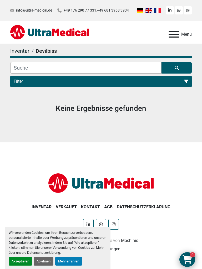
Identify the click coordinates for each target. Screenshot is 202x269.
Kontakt (90, 206)
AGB (108, 206)
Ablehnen (43, 261)
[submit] (176, 68)
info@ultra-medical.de (34, 10)
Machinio (129, 240)
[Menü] (174, 34)
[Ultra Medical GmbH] (101, 182)
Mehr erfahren (68, 261)
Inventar (42, 206)
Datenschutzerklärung (43, 253)
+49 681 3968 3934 (113, 10)
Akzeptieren (20, 261)
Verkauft (66, 206)
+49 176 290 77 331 (80, 10)
